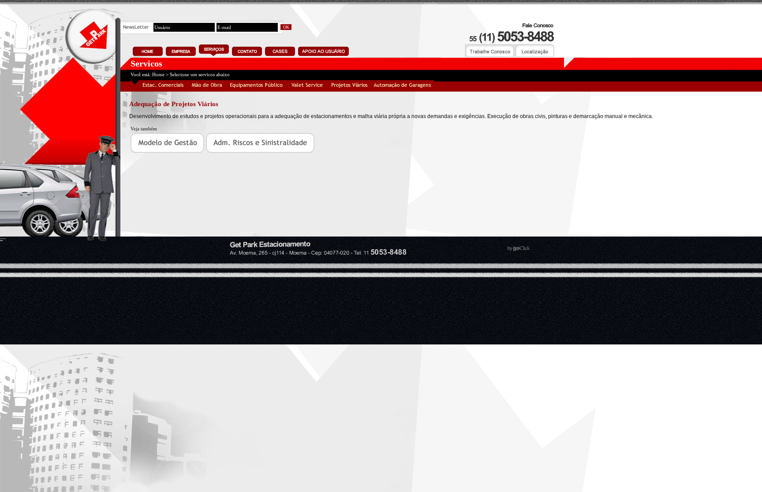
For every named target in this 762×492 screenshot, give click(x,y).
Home (158, 74)
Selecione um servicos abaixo (200, 74)
